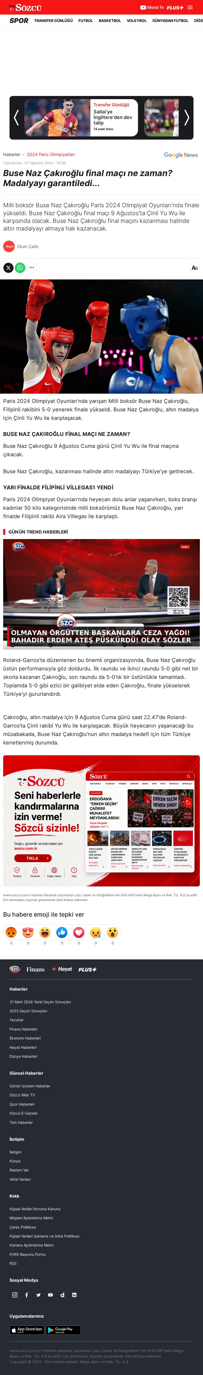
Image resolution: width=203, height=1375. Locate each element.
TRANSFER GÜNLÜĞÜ (53, 20)
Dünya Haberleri (23, 1056)
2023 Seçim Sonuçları (28, 1011)
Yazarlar (17, 1020)
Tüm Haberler (21, 1122)
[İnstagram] (15, 1295)
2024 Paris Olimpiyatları (51, 154)
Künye (15, 1161)
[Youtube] (50, 1295)
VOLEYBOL (137, 20)
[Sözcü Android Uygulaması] (63, 1329)
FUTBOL (86, 20)
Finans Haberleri (23, 1029)
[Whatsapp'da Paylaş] (20, 268)
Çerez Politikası (23, 1227)
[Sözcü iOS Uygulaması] (27, 1329)
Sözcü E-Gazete (24, 1113)
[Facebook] (26, 1295)
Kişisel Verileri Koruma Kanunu (35, 1209)
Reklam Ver (19, 1170)
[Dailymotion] (62, 1295)
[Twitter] (38, 1295)
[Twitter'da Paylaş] (8, 268)
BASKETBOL (110, 20)
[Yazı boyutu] (194, 268)
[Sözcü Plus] (87, 969)
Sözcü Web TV (22, 1095)
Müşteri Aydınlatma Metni (31, 1218)
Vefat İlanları (20, 1179)
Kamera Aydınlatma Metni (31, 1245)
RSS (13, 1263)
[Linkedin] (74, 1295)
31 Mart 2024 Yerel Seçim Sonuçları (40, 1002)
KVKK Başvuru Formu (28, 1254)
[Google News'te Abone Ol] (181, 155)
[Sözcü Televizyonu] (15, 969)
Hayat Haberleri (23, 1047)
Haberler (11, 154)
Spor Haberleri (22, 1104)
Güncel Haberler (26, 1073)
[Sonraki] (186, 118)
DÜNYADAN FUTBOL (170, 20)
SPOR (19, 20)
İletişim (15, 1152)
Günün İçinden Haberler (30, 1086)
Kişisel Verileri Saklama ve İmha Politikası (44, 1236)
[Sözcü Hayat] (61, 969)
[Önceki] (16, 118)
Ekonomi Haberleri (25, 1038)
